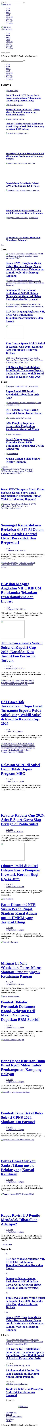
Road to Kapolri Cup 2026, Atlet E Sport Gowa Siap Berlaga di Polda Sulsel (23, 819)
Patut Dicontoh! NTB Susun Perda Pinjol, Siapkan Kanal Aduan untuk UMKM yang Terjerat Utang (19, 913)
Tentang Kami (11, 1413)
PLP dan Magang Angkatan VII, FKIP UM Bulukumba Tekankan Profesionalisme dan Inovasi (21, 592)
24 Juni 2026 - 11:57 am (15, 781)
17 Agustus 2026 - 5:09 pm (16, 550)
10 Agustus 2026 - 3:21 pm (16, 609)
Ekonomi (9, 17)
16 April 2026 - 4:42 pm (15, 1082)
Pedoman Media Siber (14, 1417)
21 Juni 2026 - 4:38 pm (14, 832)
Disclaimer (10, 1419)
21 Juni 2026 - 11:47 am (15, 887)
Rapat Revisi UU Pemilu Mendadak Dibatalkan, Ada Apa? (20, 1219)
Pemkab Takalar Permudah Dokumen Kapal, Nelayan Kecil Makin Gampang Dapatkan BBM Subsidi (20, 1011)
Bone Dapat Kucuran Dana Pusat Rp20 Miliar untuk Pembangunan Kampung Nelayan (23, 1067)
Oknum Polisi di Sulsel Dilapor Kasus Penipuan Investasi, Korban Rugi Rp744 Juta (20, 872)
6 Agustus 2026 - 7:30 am (15, 668)
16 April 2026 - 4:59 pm (15, 1027)
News (8, 11)
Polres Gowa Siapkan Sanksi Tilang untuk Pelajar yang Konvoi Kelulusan (18, 1167)
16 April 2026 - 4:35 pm (15, 1130)
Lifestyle (9, 19)
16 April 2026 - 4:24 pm (15, 1182)
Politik (8, 13)
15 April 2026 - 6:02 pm (15, 1232)
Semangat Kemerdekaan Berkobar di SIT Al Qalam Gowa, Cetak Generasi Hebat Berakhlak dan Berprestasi (22, 534)
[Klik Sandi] (6, 4)
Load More (7, 1245)
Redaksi (9, 1415)
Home (8, 8)
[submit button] (24, 2)
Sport (8, 15)
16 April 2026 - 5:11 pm (15, 984)
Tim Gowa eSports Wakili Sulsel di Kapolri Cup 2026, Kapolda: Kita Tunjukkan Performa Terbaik (22, 652)
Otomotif (9, 21)
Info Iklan (9, 1421)
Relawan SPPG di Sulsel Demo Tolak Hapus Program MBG (20, 769)
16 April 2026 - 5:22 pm (15, 930)
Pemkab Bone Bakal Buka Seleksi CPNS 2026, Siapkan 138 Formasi (22, 1117)
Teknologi (9, 23)
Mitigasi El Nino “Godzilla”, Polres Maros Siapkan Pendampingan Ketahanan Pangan (21, 969)
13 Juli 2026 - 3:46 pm (14, 731)
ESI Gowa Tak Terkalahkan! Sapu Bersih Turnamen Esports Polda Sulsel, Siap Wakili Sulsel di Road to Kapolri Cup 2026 (22, 713)
